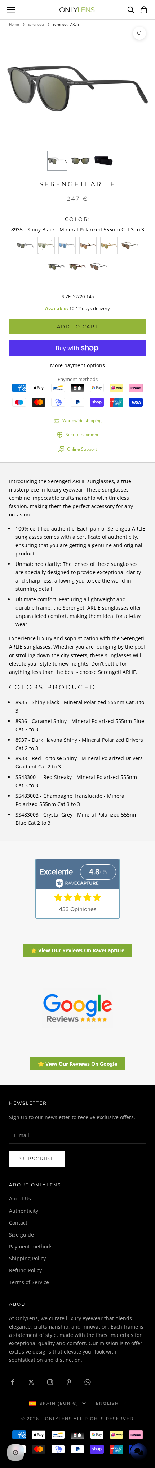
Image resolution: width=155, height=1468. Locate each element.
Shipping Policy (27, 1258)
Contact (18, 1222)
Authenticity (23, 1210)
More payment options (77, 365)
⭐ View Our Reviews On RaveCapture (77, 950)
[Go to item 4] (80, 161)
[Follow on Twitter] (31, 1382)
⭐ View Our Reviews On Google (77, 1063)
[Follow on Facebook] (12, 1382)
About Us (20, 1198)
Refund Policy (25, 1270)
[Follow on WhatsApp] (87, 1382)
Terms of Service (29, 1282)
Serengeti (36, 24)
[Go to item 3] (57, 161)
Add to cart (77, 326)
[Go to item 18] (103, 161)
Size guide (21, 1234)
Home (14, 24)
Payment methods (31, 1246)
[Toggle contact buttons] (139, 1452)
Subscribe (37, 1158)
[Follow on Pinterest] (68, 1382)
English (107, 1403)
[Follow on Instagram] (50, 1382)
